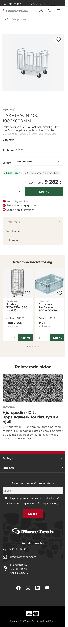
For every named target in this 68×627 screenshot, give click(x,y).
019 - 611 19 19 (14, 4)
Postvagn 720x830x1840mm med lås (17, 307)
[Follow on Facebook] (18, 588)
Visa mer (8, 139)
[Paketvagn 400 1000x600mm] (33, 62)
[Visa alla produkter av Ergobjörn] (9, 109)
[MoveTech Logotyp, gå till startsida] (15, 10)
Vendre (52, 621)
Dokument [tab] (12, 240)
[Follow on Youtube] (47, 588)
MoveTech (44, 301)
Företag (53, 2)
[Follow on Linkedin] (37, 588)
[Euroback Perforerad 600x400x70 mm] (50, 283)
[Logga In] (41, 10)
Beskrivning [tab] (13, 221)
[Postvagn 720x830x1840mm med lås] (18, 283)
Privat (52, 6)
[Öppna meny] (58, 10)
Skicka (32, 513)
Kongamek (12, 301)
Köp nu (44, 191)
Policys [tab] (8, 458)
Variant (7, 162)
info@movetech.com (40, 4)
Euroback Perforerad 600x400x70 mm (48, 307)
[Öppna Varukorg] (49, 10)
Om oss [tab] (8, 468)
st (20, 191)
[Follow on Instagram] (28, 588)
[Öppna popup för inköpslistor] (58, 39)
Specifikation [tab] (13, 231)
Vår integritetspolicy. (47, 503)
